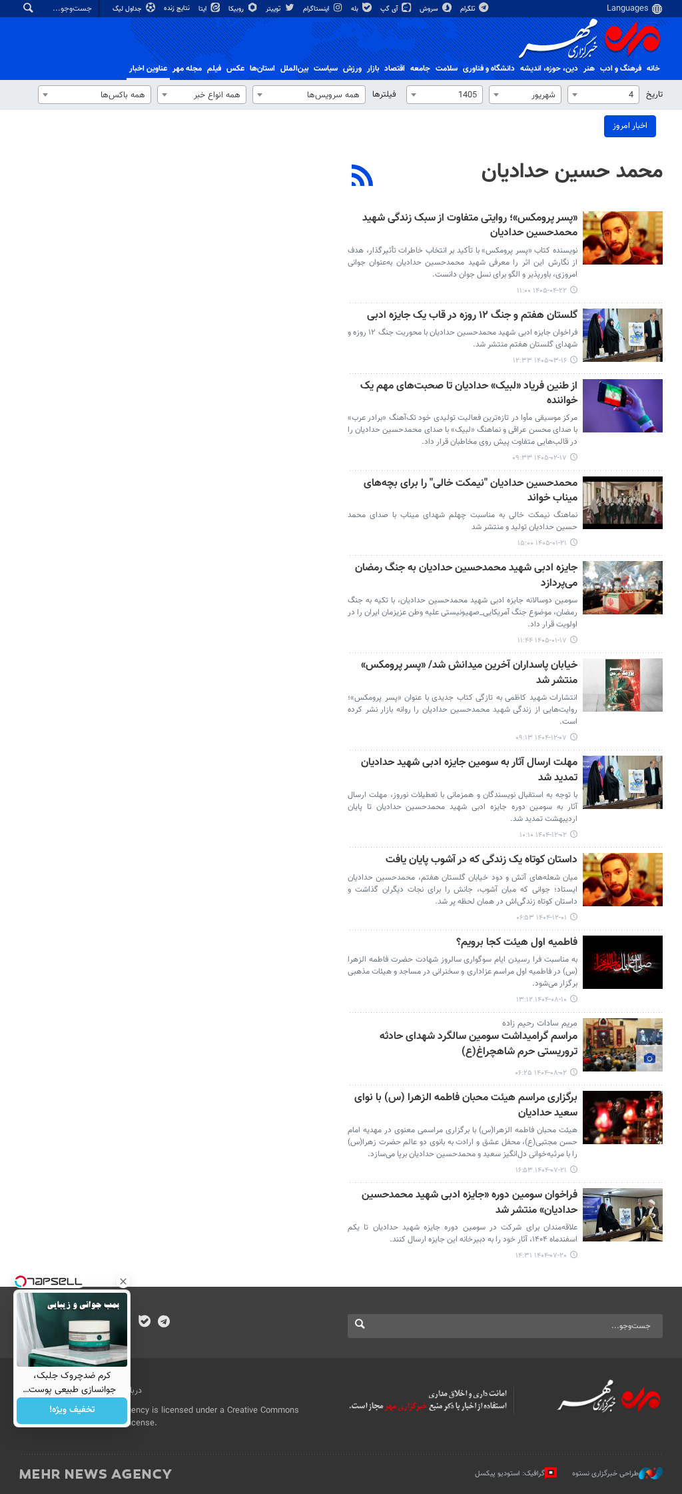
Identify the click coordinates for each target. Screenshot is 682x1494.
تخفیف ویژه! (72, 1410)
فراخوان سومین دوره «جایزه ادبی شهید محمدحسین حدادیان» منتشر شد (469, 1203)
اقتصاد (394, 69)
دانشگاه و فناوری (489, 69)
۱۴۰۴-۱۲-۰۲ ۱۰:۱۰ (543, 835)
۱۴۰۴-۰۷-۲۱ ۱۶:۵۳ (541, 1170)
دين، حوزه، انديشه (549, 69)
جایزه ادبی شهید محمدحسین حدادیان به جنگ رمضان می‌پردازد (466, 576)
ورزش (352, 69)
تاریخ (654, 94)
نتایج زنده (178, 8)
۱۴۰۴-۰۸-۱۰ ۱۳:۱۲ (541, 1000)
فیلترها (384, 94)
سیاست (326, 69)
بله (355, 9)
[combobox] (603, 94)
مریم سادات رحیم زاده (539, 1023)
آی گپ (390, 9)
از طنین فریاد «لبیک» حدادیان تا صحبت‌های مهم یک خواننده (468, 394)
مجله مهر (187, 69)
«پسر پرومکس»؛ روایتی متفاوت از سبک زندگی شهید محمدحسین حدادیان (469, 226)
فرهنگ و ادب (620, 69)
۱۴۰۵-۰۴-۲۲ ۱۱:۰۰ (542, 291)
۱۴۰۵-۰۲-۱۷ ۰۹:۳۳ (539, 458)
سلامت (447, 69)
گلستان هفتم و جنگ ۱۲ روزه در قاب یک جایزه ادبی (472, 316)
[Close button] (123, 1281)
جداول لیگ (128, 9)
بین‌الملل (294, 69)
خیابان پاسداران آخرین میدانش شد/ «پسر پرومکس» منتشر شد (469, 673)
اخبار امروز (630, 126)
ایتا (203, 9)
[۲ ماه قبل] (623, 335)
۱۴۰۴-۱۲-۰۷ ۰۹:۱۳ (541, 738)
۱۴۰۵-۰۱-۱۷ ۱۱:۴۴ (542, 640)
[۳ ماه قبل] (623, 405)
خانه (653, 69)
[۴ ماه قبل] (623, 503)
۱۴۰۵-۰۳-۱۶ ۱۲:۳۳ (540, 361)
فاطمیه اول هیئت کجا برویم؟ (516, 943)
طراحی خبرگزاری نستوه (605, 1473)
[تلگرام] (163, 1322)
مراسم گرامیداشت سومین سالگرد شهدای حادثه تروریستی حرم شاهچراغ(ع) (478, 1045)
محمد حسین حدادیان (572, 172)
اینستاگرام (317, 9)
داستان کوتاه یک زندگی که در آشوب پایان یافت (481, 860)
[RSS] (363, 177)
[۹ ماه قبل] (623, 962)
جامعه (420, 69)
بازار (373, 69)
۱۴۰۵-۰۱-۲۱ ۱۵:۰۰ (542, 543)
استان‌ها (262, 69)
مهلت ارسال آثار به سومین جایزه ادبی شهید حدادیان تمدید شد (469, 771)
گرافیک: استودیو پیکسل (510, 1473)
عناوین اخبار (148, 69)
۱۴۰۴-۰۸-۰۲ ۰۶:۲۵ (541, 1073)
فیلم (214, 69)
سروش (430, 9)
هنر (589, 69)
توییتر (274, 9)
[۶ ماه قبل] (623, 685)
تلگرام (468, 9)
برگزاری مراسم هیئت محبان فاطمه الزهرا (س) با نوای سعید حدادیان (465, 1106)
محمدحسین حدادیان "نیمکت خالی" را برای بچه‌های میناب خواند (470, 491)
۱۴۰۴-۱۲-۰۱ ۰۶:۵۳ (541, 918)
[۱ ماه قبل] (623, 238)
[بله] (144, 1322)
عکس (235, 69)
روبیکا (237, 9)
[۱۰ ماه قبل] (623, 1045)
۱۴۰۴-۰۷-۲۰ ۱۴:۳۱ (541, 1255)
